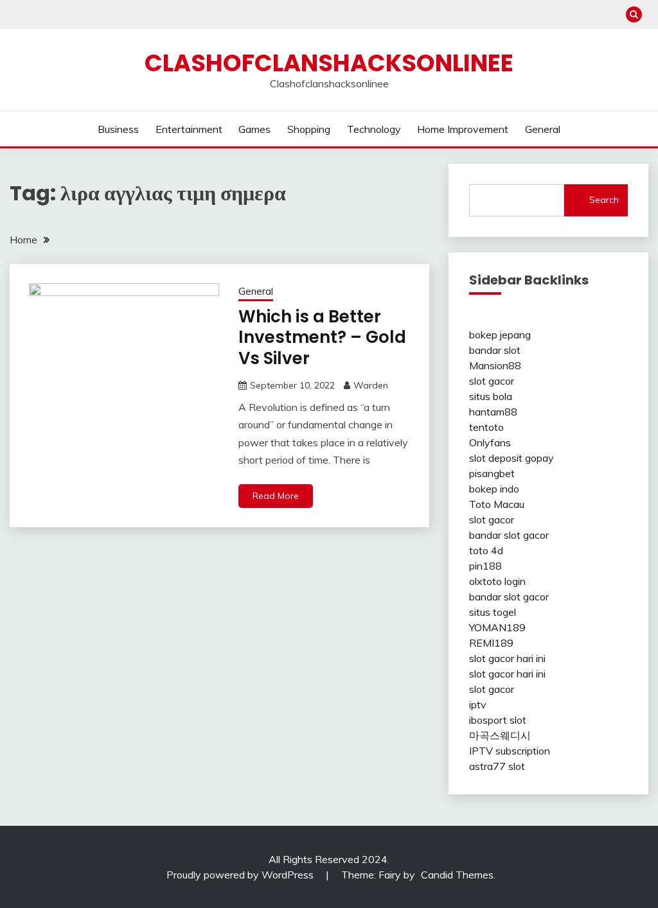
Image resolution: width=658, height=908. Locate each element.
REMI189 (491, 642)
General (542, 129)
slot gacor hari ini (507, 658)
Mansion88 (495, 365)
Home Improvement (462, 129)
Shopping (308, 129)
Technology (374, 129)
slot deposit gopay (511, 457)
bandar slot (494, 350)
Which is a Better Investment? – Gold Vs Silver (322, 337)
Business (118, 129)
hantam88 (493, 411)
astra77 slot (497, 766)
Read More (276, 496)
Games (254, 129)
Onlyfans (490, 442)
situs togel (492, 612)
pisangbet (492, 473)
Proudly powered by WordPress (241, 874)
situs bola (490, 396)
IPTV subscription (509, 750)
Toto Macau (496, 504)
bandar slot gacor (509, 534)
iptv (477, 704)
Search (604, 199)
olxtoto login (497, 581)
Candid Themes (457, 874)
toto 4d (486, 550)
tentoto (486, 427)
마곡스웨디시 (500, 735)
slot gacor (491, 380)
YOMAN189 (497, 627)
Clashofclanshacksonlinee (329, 63)
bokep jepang (500, 334)
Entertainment (189, 129)
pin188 (485, 565)
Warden (370, 385)
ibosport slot (497, 719)
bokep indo (494, 488)
